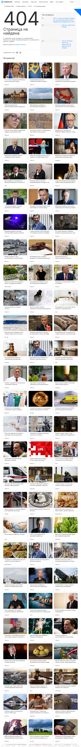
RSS (19, 745)
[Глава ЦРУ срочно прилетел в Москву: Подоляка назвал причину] (40, 352)
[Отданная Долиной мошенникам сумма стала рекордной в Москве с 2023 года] (66, 175)
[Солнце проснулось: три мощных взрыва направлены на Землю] (40, 403)
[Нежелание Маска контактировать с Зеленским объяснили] (66, 630)
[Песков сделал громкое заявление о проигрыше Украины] (66, 74)
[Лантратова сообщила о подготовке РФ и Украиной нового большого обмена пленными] (40, 579)
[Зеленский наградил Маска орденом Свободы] (15, 453)
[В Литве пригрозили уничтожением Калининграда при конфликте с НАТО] (15, 100)
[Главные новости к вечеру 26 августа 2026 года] (15, 706)
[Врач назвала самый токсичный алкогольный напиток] (66, 377)
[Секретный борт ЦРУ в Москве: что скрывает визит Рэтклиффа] (40, 226)
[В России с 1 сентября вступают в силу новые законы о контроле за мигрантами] (15, 630)
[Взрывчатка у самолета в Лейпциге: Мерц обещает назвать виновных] (66, 125)
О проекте (24, 745)
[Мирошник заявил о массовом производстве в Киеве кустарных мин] (66, 201)
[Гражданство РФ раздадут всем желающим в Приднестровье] (66, 731)
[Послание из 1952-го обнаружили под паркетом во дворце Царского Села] (40, 125)
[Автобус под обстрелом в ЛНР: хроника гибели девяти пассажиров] (15, 478)
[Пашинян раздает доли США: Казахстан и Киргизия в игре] (15, 579)
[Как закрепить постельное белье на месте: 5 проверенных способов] (66, 302)
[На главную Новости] (7, 2)
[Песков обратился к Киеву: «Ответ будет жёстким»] (40, 453)
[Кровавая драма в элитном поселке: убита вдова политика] (15, 226)
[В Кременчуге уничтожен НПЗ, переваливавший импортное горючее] (15, 680)
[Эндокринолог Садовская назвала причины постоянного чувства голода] (40, 706)
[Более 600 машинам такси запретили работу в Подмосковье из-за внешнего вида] (40, 605)
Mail (2, 745)
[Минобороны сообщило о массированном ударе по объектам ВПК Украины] (40, 100)
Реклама (13, 745)
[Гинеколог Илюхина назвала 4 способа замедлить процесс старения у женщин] (40, 478)
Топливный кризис (40, 6)
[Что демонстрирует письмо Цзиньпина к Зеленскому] (15, 201)
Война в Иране (21, 6)
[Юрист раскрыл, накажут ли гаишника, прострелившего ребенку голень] (40, 680)
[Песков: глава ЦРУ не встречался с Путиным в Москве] (15, 377)
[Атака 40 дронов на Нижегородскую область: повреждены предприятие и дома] (66, 251)
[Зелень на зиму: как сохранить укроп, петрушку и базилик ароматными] (15, 276)
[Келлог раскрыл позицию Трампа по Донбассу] (66, 605)
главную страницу (20, 44)
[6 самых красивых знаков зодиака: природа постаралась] (66, 680)
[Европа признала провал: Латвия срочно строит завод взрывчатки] (66, 655)
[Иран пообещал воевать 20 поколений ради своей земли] (15, 731)
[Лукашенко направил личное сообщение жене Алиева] (15, 150)
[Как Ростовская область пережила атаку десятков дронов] (40, 302)
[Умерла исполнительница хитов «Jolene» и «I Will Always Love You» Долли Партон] (40, 150)
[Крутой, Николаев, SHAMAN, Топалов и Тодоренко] (40, 630)
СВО (30, 6)
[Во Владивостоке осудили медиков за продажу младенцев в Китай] (40, 251)
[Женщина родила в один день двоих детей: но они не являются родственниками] (66, 100)
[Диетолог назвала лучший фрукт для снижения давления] (66, 529)
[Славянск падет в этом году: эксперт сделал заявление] (66, 478)
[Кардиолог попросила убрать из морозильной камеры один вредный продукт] (66, 150)
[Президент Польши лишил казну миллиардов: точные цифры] (40, 201)
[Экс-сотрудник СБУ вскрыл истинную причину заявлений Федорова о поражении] (15, 605)
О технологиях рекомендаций (34, 745)
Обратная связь (76, 745)
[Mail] (2, 2)
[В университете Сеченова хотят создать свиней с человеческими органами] (66, 327)
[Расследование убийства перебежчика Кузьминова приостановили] (15, 352)
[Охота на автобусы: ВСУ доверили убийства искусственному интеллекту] (40, 529)
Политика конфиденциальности (49, 745)
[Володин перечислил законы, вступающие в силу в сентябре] (40, 327)
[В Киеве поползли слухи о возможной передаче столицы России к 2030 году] (66, 554)
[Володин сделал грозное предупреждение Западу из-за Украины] (40, 175)
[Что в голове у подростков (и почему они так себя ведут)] (66, 453)
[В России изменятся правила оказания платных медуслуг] (15, 428)
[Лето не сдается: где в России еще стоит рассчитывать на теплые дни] (40, 731)
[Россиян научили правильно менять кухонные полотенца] (66, 352)
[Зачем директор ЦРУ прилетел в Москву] (40, 504)
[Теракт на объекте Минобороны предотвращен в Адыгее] (66, 706)
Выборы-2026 (10, 6)
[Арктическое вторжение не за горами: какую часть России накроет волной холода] (15, 327)
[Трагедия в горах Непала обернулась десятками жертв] (40, 377)
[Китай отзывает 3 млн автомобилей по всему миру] (15, 251)
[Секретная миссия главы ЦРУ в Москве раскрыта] (40, 554)
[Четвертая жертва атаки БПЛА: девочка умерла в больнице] (66, 403)
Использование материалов (64, 745)
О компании (7, 745)
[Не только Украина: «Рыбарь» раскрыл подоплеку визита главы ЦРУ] (66, 226)
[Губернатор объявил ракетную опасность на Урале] (40, 428)
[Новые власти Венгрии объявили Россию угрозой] (15, 655)
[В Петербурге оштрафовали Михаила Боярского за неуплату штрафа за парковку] (15, 175)
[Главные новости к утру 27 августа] (15, 302)
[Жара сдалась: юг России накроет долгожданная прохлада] (15, 504)
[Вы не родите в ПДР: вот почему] (15, 529)
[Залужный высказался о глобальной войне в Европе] (40, 74)
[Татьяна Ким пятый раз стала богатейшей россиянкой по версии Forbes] (40, 276)
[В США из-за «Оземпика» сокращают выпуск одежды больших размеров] (15, 403)
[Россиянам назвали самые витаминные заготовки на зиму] (40, 655)
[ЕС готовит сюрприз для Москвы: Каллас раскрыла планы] (15, 74)
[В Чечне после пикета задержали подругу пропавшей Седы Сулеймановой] (15, 125)
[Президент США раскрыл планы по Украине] (66, 276)
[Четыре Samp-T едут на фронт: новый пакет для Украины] (66, 579)
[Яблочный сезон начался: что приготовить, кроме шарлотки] (66, 504)
